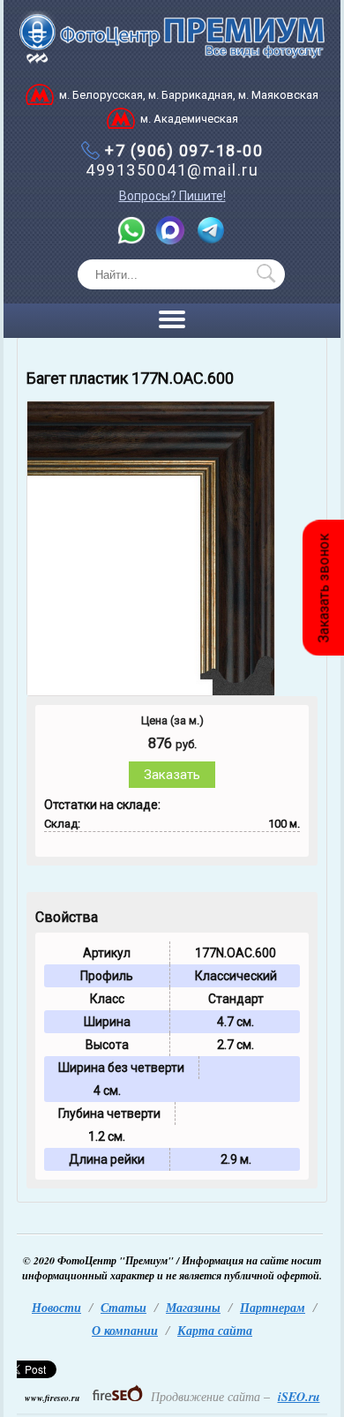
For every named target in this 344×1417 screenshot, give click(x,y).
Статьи (123, 1307)
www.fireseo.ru (52, 1397)
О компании (125, 1330)
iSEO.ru (299, 1397)
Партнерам (272, 1307)
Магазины (193, 1307)
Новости (56, 1307)
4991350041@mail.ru (172, 170)
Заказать (172, 775)
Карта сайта (214, 1330)
